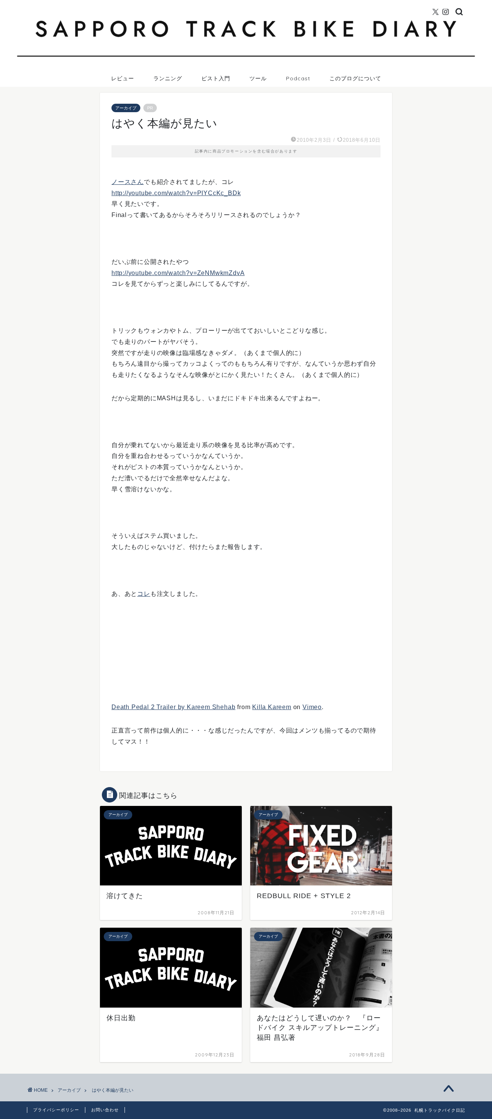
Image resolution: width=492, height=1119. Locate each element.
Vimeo (312, 707)
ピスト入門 (215, 78)
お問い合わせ (105, 1109)
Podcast (298, 78)
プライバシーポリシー (56, 1109)
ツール (258, 78)
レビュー (122, 78)
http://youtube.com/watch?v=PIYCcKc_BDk (176, 193)
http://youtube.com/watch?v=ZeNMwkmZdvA (177, 273)
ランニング (167, 78)
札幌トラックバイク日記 (246, 3)
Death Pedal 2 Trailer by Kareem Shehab (173, 707)
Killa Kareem (271, 707)
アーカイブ (125, 108)
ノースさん (127, 182)
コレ (143, 593)
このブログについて (355, 78)
